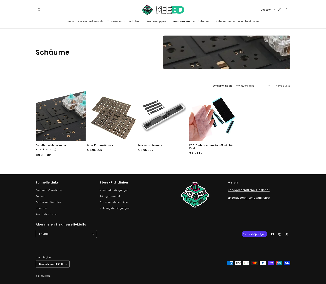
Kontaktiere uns (46, 214)
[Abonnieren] (93, 234)
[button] (39, 9)
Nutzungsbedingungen (115, 208)
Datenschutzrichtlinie (114, 202)
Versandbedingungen (114, 190)
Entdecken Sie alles (48, 202)
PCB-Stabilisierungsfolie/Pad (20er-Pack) (212, 147)
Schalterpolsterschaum (51, 145)
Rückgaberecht (110, 196)
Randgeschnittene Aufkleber (249, 190)
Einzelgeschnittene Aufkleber (249, 198)
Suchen (40, 196)
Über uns (42, 208)
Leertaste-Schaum (150, 145)
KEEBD (47, 276)
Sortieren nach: (222, 85)
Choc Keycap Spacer (100, 145)
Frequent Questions (49, 190)
